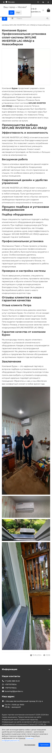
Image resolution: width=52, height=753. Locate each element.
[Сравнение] (43, 2)
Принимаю (44, 745)
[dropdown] (4, 2)
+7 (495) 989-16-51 (12, 681)
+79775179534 (11, 684)
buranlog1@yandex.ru (14, 691)
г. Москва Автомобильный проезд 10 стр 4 (24, 701)
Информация (9, 669)
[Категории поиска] (12, 18)
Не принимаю (29, 745)
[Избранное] (38, 2)
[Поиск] (47, 18)
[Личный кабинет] (48, 2)
